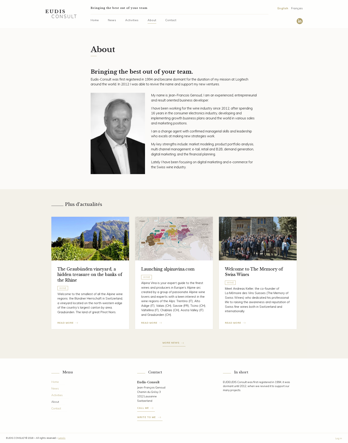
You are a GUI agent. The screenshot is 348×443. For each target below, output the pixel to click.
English (283, 8)
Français (297, 8)
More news (171, 342)
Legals (61, 437)
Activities (132, 20)
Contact (170, 20)
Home (95, 20)
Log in (338, 438)
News (112, 20)
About (152, 20)
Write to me (146, 417)
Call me (143, 407)
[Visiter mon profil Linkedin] (300, 21)
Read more (65, 322)
